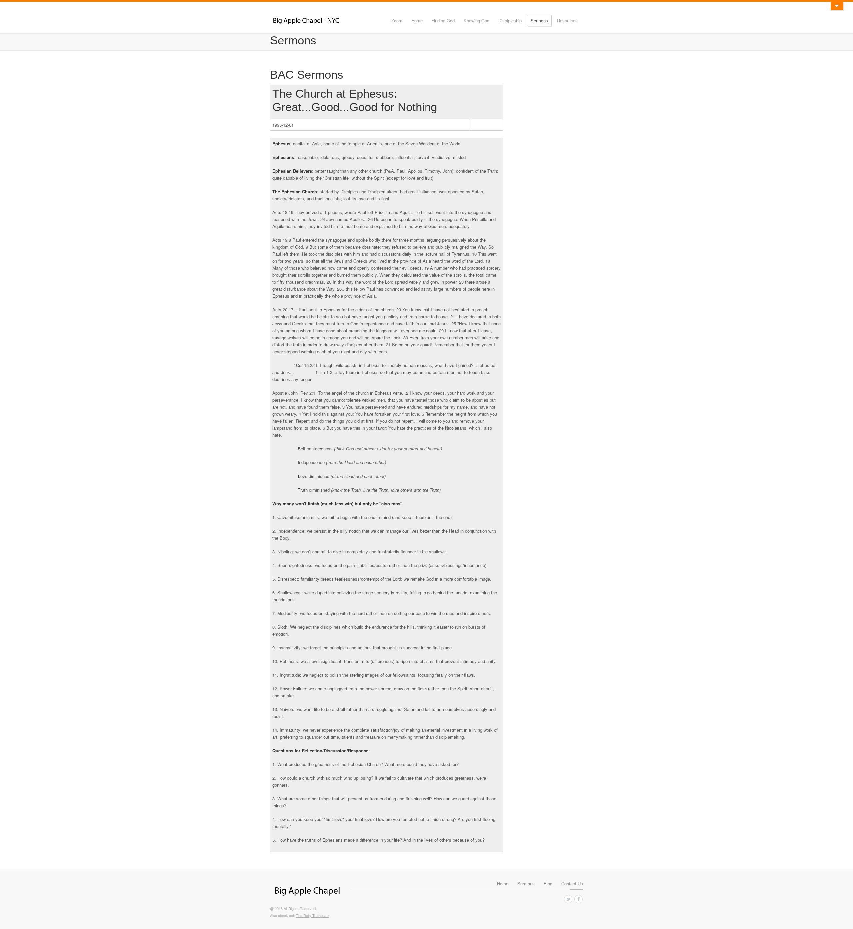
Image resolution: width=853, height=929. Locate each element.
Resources (567, 20)
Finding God (443, 20)
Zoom (396, 20)
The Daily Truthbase (312, 915)
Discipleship (510, 20)
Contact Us (572, 883)
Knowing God (476, 20)
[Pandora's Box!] (836, 6)
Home (417, 20)
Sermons (539, 20)
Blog (548, 883)
